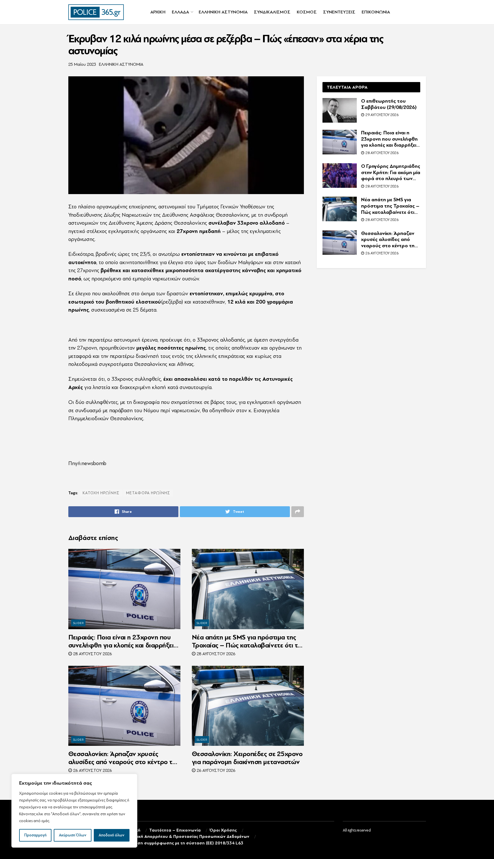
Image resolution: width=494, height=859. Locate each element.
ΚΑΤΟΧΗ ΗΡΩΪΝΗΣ (101, 493)
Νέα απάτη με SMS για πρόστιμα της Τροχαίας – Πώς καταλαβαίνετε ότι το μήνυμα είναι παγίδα (247, 641)
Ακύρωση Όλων (72, 835)
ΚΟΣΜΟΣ (307, 12)
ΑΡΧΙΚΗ (158, 12)
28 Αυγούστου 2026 (92, 653)
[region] (74, 811)
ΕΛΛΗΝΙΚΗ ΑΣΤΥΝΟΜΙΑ (223, 12)
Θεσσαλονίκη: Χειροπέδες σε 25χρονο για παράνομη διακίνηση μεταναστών (247, 758)
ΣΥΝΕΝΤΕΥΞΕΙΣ (339, 12)
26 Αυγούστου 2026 (92, 770)
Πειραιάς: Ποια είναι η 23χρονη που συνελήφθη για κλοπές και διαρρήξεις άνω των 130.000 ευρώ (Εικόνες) (122, 641)
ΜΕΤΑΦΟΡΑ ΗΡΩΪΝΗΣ (148, 493)
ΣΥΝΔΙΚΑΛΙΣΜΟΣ (272, 12)
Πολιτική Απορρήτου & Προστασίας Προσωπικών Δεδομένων (187, 836)
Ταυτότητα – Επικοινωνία (175, 830)
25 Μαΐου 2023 (82, 64)
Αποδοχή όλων (111, 835)
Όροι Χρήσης (223, 830)
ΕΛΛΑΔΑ (180, 12)
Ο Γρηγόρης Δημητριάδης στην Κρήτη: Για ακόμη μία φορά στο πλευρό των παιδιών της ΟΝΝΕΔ (390, 172)
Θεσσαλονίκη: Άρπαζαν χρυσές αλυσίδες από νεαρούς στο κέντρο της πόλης (123, 758)
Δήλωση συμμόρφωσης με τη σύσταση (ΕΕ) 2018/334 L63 (184, 843)
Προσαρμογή (35, 835)
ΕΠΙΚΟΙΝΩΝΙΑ (376, 12)
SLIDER (78, 623)
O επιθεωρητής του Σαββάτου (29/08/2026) (389, 104)
